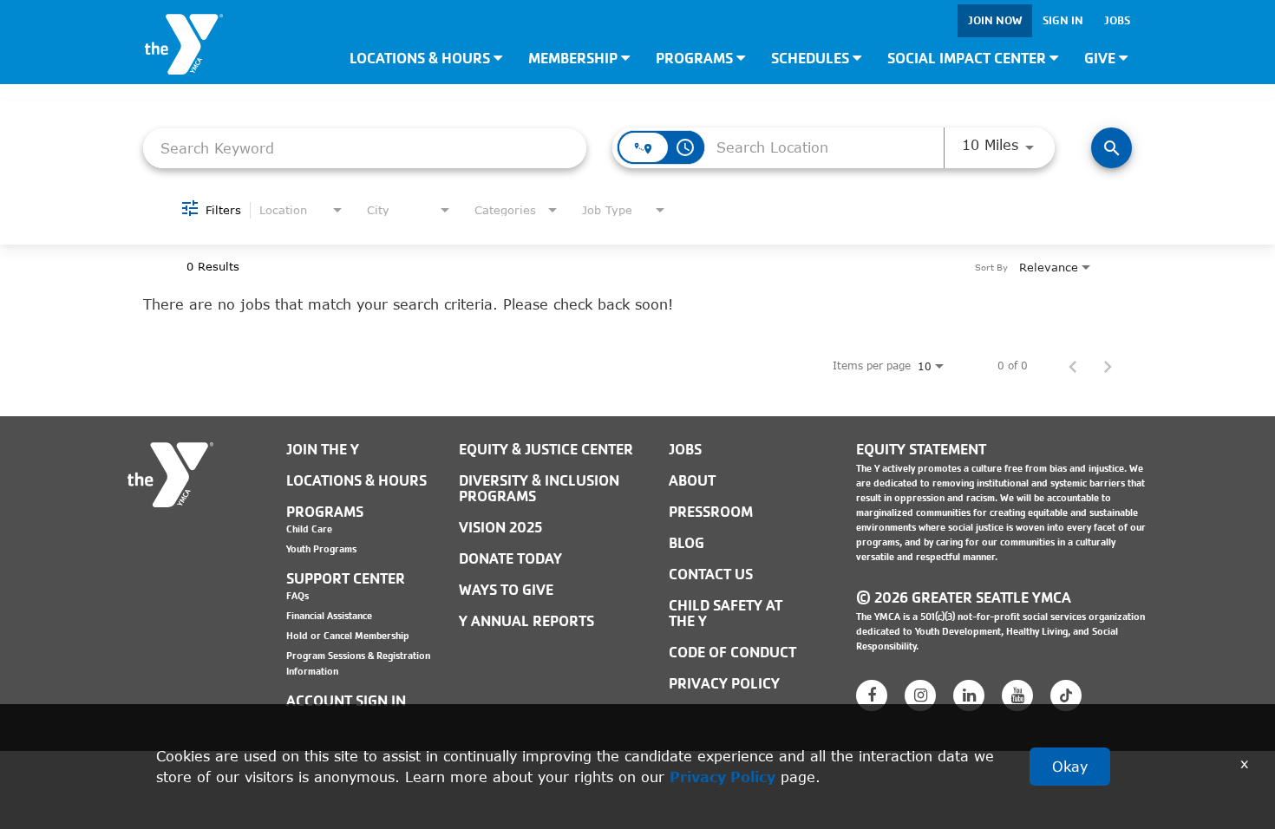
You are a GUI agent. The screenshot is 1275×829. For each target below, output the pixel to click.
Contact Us (711, 574)
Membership (574, 58)
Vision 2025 (500, 528)
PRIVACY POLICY (724, 684)
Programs (696, 58)
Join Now (995, 20)
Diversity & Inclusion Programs (539, 489)
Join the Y (322, 450)
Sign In (1063, 20)
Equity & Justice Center (546, 450)
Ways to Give (506, 590)
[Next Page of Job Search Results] (1107, 366)
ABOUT (692, 481)
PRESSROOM (711, 512)
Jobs (1117, 20)
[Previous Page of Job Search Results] (1073, 366)
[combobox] (364, 147)
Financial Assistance (329, 616)
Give (1101, 58)
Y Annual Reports (526, 621)
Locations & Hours (422, 58)
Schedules (812, 58)
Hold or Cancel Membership (347, 636)
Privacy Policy (722, 776)
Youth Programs (321, 549)
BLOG (686, 543)
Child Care (309, 529)
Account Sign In (346, 701)
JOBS (685, 450)
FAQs (297, 596)
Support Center (345, 579)
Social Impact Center (968, 58)
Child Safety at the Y (725, 613)
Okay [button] (1070, 766)
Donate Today (510, 559)
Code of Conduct (732, 652)
